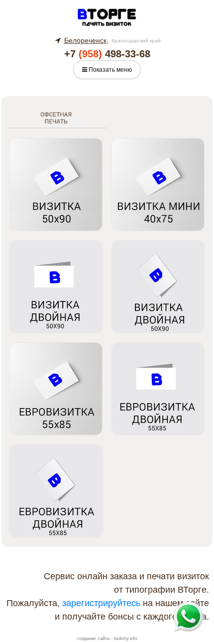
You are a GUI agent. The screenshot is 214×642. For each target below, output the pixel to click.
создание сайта (93, 638)
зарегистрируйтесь (101, 603)
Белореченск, (86, 40)
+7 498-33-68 (107, 53)
